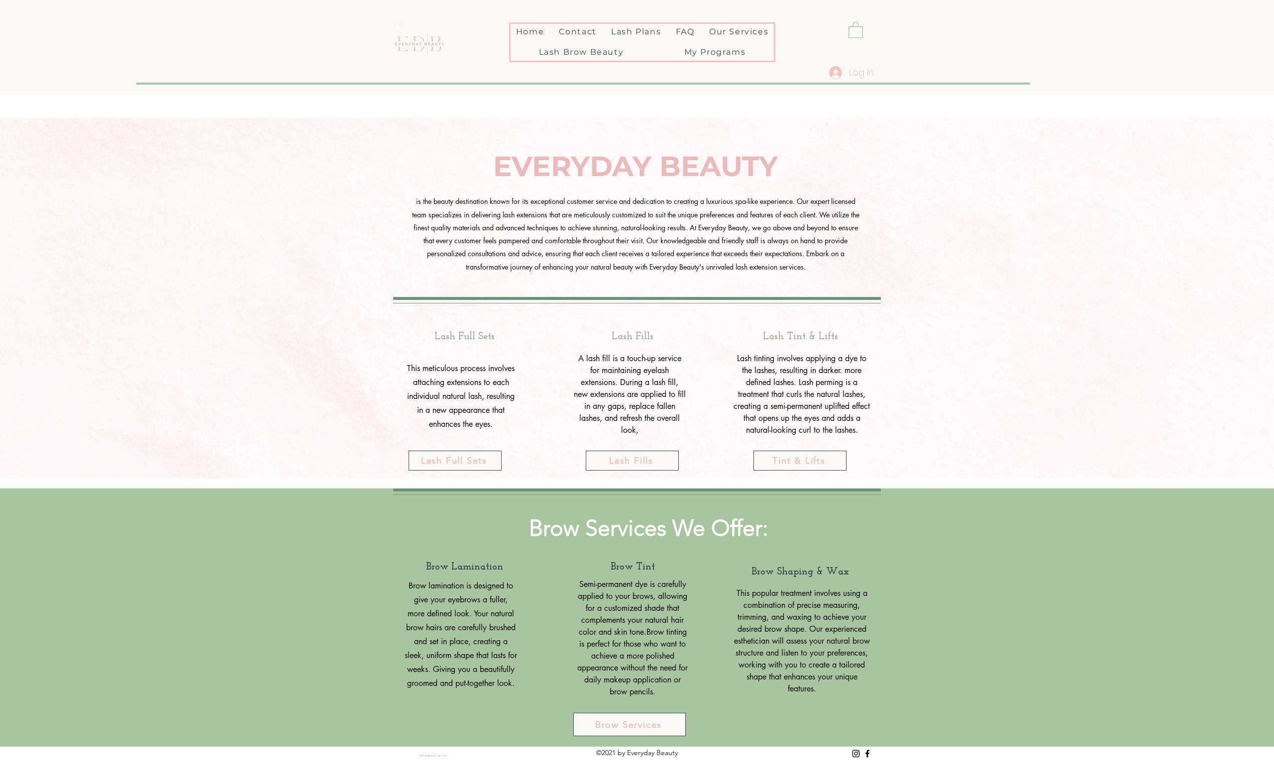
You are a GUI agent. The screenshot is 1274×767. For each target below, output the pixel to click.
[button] (856, 29)
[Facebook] (867, 754)
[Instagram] (856, 754)
